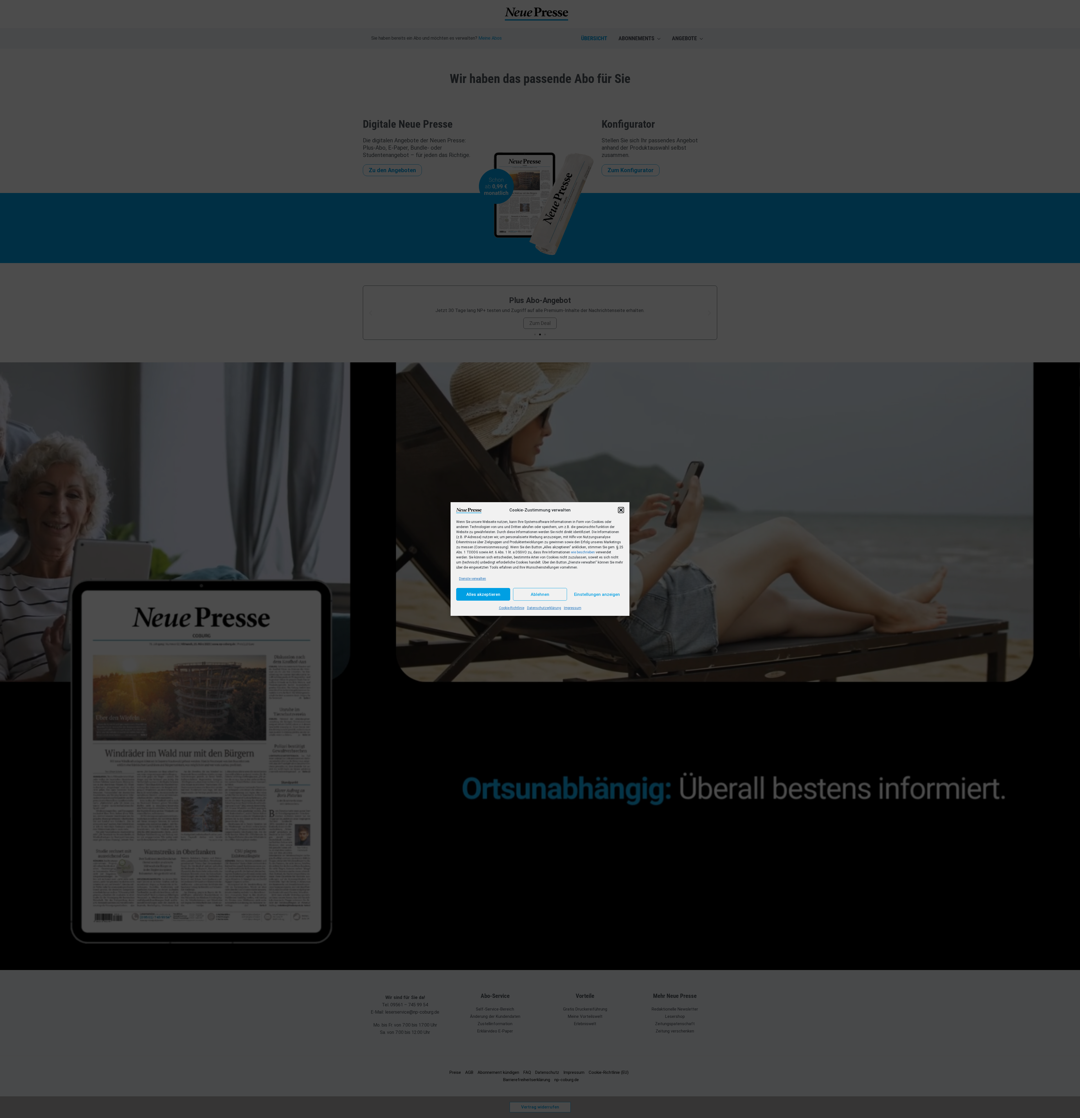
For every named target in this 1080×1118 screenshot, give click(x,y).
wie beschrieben (583, 552)
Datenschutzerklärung (544, 608)
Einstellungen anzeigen (597, 594)
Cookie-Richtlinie (511, 608)
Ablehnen (540, 594)
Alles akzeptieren (483, 594)
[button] (621, 510)
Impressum (572, 608)
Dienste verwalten (472, 579)
